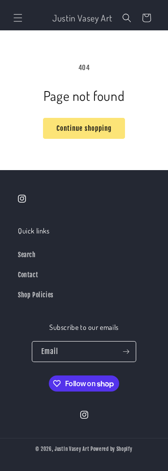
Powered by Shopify (111, 449)
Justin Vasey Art (72, 449)
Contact (28, 275)
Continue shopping (84, 128)
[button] (18, 18)
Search (27, 254)
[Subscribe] (126, 351)
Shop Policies (36, 295)
